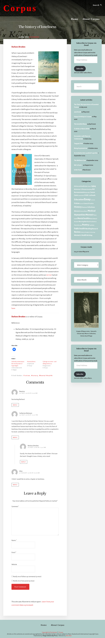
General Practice (89, 203)
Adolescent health (79, 186)
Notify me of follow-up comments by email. (27, 576)
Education (79, 199)
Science (82, 232)
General (81, 203)
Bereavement (79, 192)
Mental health (46, 375)
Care (76, 195)
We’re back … (78, 165)
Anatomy (89, 189)
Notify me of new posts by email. (24, 581)
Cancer (92, 192)
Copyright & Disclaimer (49, 632)
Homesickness (31, 361)
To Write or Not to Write (82, 129)
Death (93, 195)
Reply (15, 405)
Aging (93, 186)
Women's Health (80, 235)
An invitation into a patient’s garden (86, 153)
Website (14, 564)
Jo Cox (49, 275)
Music (91, 218)
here (13, 308)
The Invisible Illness (80, 124)
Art (93, 189)
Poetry (85, 225)
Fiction (27, 375)
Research (95, 229)
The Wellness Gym (80, 160)
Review (77, 232)
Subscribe (79, 68)
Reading (88, 229)
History (34, 375)
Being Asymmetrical (80, 148)
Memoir (90, 214)
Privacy (60, 632)
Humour (84, 207)
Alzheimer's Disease (80, 189)
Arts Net (68, 635)
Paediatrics (93, 221)
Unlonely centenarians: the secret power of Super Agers (18, 363)
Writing (89, 235)
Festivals (93, 199)
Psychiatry (91, 225)
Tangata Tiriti (78, 143)
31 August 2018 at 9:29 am (29, 473)
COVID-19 (87, 195)
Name (14, 540)
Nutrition (87, 221)
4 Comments (34, 37)
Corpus (20, 8)
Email (13, 552)
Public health (79, 229)
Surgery (87, 232)
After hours (88, 186)
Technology (92, 232)
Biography (87, 192)
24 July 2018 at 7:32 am (37, 447)
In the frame (78, 170)
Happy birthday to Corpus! (83, 116)
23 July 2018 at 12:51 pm (28, 415)
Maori (85, 211)
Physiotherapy (78, 225)
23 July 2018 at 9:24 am (28, 393)
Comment (15, 506)
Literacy (82, 211)
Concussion (81, 195)
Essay (87, 199)
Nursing (81, 221)
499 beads (77, 112)
